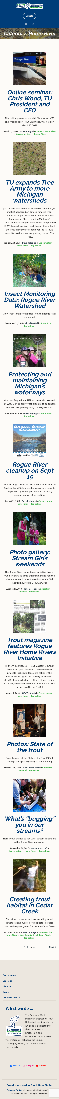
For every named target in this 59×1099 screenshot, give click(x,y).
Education (45, 589)
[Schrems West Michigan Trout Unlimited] (29, 6)
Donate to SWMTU (11, 997)
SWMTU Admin (29, 693)
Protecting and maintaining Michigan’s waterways (29, 383)
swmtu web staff (31, 767)
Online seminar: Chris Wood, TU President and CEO (29, 101)
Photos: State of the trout (29, 747)
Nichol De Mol (31, 323)
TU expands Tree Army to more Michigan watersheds (29, 191)
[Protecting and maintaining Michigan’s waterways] (29, 350)
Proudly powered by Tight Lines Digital (29, 1085)
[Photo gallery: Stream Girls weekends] (29, 528)
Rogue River (40, 134)
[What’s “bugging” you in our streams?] (29, 795)
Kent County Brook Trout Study (35, 935)
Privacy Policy (15, 1090)
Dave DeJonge (26, 131)
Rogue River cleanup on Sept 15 (29, 470)
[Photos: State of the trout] (29, 720)
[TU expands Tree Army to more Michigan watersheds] (29, 158)
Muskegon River (24, 134)
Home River (50, 131)
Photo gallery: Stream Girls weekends (29, 558)
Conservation (45, 243)
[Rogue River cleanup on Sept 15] (29, 440)
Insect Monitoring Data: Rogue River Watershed (29, 299)
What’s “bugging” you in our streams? (29, 824)
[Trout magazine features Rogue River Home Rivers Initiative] (29, 616)
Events (38, 131)
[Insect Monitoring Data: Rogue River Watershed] (29, 270)
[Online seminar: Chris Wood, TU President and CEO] (29, 68)
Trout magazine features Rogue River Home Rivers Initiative (29, 648)
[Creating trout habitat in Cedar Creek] (29, 875)
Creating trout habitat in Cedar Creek (29, 905)
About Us (7, 986)
